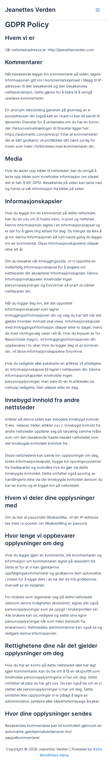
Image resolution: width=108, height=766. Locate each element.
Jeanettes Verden (30, 9)
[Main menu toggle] (97, 10)
